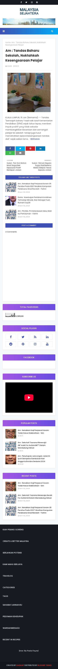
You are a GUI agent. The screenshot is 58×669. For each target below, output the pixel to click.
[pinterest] (36, 2)
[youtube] (47, 344)
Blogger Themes (45, 665)
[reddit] (10, 344)
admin (9, 66)
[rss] (35, 337)
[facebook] (21, 2)
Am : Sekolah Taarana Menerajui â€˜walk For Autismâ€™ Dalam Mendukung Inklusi (32, 445)
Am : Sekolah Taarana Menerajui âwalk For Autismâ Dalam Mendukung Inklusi (35, 496)
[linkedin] (47, 337)
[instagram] (32, 2)
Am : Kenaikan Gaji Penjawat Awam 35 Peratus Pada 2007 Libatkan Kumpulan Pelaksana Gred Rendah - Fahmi (34, 186)
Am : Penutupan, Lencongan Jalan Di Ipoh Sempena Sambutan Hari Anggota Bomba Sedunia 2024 (34, 459)
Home (7, 42)
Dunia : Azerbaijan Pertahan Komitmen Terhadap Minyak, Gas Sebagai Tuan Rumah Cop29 (35, 200)
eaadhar (20, 665)
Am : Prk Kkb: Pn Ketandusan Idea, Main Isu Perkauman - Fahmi (35, 212)
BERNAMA (35, 139)
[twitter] (26, 2)
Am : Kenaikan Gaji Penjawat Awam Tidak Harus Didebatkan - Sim (33, 431)
